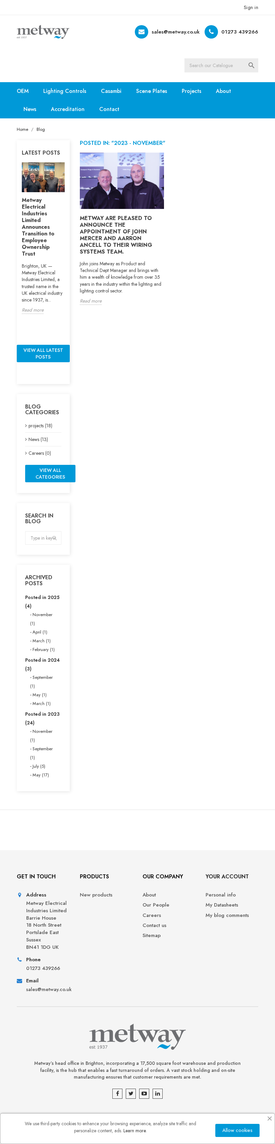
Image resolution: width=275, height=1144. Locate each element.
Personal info (221, 894)
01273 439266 (239, 32)
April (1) (40, 632)
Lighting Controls (64, 91)
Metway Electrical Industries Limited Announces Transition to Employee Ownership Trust (38, 227)
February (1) (44, 649)
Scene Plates (151, 91)
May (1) (40, 695)
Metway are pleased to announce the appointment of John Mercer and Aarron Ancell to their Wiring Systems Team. (116, 235)
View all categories (50, 473)
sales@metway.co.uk (176, 32)
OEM (23, 91)
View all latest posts (43, 353)
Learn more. (135, 1130)
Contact (109, 109)
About (223, 91)
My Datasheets (222, 905)
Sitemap (152, 935)
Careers (152, 915)
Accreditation (68, 109)
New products (96, 894)
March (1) (42, 641)
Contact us (154, 925)
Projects (191, 91)
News (29, 109)
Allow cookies (237, 1130)
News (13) (38, 439)
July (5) (39, 766)
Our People (156, 905)
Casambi (111, 91)
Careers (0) (40, 453)
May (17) (41, 775)
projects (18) (40, 425)
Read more (33, 310)
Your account (227, 876)
